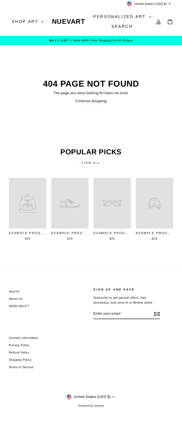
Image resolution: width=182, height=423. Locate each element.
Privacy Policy (19, 345)
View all (91, 162)
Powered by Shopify (91, 405)
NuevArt (68, 21)
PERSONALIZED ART (120, 16)
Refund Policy (19, 352)
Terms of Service (21, 367)
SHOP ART (26, 21)
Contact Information (23, 338)
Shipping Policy (20, 359)
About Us (15, 298)
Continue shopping (91, 101)
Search (122, 26)
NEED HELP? (19, 306)
